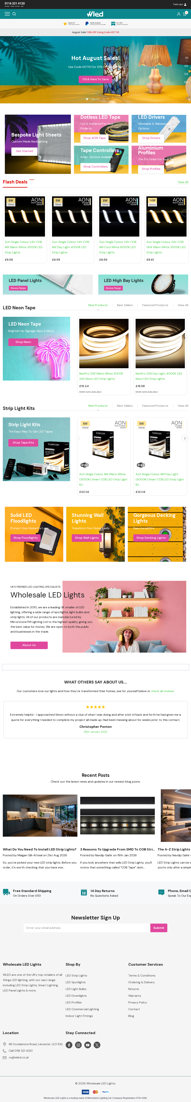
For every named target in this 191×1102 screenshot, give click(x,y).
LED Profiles (74, 1002)
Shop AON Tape (94, 138)
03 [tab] (186, 74)
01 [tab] (186, 58)
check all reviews (162, 691)
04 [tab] (186, 82)
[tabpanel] (95, 69)
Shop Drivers (151, 138)
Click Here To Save (95, 79)
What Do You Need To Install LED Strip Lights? (39, 849)
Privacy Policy (137, 1002)
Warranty (134, 996)
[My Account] (179, 14)
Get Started (24, 151)
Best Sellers (125, 305)
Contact (134, 1009)
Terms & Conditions (141, 975)
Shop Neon (23, 342)
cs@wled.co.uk (19, 1057)
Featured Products (155, 305)
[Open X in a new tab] (97, 1045)
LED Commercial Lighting (82, 1009)
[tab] (87, 99)
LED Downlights (76, 996)
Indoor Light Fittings (79, 1016)
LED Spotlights (76, 982)
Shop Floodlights (25, 538)
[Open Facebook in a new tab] (69, 1045)
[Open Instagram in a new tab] (78, 1045)
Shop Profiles (151, 169)
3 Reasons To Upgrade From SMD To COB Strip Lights (117, 849)
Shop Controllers (95, 166)
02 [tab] (186, 66)
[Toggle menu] (7, 14)
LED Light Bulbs (76, 989)
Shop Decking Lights (151, 538)
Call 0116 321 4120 (21, 1051)
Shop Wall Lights (87, 538)
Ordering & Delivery (141, 982)
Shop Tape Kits (23, 443)
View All (183, 305)
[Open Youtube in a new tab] (87, 1045)
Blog (131, 1016)
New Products (98, 305)
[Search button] (14, 14)
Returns (133, 989)
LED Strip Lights (76, 975)
